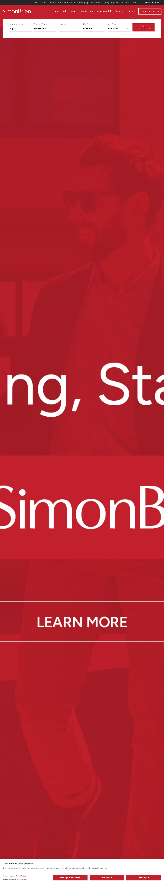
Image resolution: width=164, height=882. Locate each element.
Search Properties (143, 27)
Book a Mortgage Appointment (87, 2)
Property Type (40, 24)
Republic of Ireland (151, 2)
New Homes (86, 11)
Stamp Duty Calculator (114, 2)
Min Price (87, 24)
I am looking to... (16, 24)
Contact (130, 2)
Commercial (104, 11)
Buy (56, 11)
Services (119, 11)
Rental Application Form (61, 2)
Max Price (112, 24)
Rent (73, 11)
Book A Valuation (150, 11)
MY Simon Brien (41, 2)
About (132, 11)
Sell (64, 11)
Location (62, 24)
